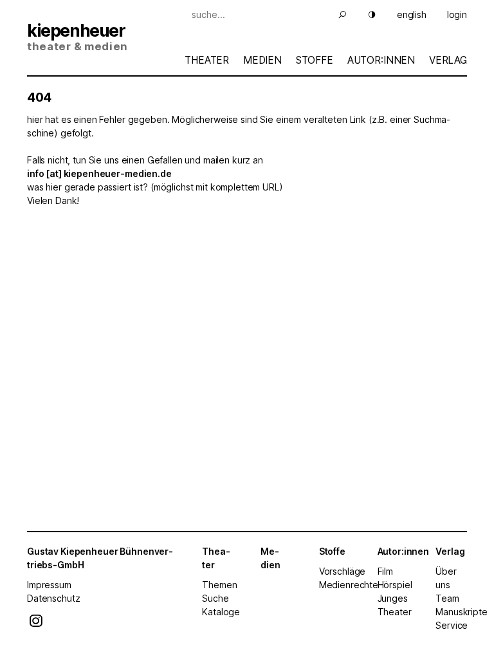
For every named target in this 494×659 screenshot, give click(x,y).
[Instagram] (36, 623)
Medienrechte (348, 584)
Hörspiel (395, 584)
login (457, 14)
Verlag (448, 60)
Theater (207, 60)
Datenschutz (53, 598)
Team (447, 598)
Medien (262, 60)
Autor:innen (381, 60)
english (411, 14)
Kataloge (221, 611)
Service (451, 625)
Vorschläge (342, 571)
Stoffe (314, 60)
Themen (219, 584)
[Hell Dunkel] (364, 14)
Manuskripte (461, 611)
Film (385, 571)
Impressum (49, 584)
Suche (215, 598)
